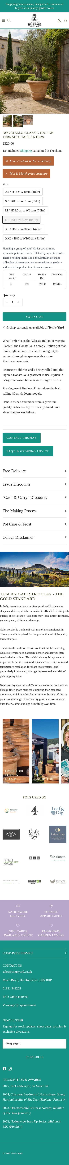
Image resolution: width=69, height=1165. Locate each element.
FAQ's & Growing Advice (28, 451)
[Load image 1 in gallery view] (34, 71)
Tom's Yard (16, 1153)
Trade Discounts (16, 484)
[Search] (10, 20)
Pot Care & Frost (17, 524)
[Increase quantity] (19, 302)
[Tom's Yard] (34, 20)
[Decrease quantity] (6, 302)
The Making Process (20, 510)
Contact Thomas (21, 437)
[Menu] (3, 20)
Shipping (26, 150)
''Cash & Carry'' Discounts (25, 497)
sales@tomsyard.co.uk (17, 971)
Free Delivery (14, 470)
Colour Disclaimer (18, 537)
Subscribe (34, 1057)
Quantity (9, 295)
